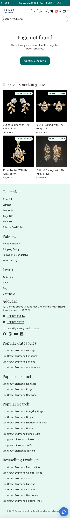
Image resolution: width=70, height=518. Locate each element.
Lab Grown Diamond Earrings (19, 350)
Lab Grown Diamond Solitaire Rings (22, 500)
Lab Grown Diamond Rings (17, 389)
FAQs (5, 282)
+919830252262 (15, 322)
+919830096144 (16, 316)
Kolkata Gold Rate (13, 227)
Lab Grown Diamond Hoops (18, 428)
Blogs (5, 288)
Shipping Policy (11, 249)
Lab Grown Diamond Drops (18, 417)
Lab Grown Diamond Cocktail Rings (22, 472)
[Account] (59, 11)
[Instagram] (56, 11)
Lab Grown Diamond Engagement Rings (25, 422)
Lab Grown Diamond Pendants (20, 356)
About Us (8, 277)
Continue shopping (35, 61)
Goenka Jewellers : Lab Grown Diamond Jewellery (38, 511)
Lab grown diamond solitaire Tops (22, 439)
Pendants (8, 210)
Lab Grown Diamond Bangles (19, 361)
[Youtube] (16, 334)
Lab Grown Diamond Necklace (20, 395)
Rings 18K (8, 221)
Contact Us (9, 293)
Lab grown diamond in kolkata (19, 383)
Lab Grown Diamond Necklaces (20, 495)
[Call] (51, 11)
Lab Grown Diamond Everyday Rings (23, 411)
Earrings (7, 204)
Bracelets (8, 199)
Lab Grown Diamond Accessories (21, 367)
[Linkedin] (22, 334)
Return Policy (10, 260)
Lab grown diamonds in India (19, 450)
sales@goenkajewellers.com (23, 328)
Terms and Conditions (15, 255)
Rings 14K (8, 216)
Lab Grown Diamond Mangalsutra (21, 434)
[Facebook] (5, 334)
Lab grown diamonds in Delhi (19, 445)
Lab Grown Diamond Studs (18, 478)
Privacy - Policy (11, 243)
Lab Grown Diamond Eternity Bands (22, 467)
